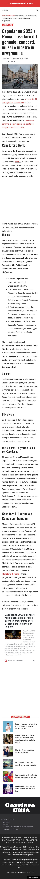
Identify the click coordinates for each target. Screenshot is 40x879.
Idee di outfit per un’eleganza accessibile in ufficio (24, 751)
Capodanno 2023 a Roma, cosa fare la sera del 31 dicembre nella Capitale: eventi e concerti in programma (18, 137)
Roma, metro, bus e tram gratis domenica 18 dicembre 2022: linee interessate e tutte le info (20, 227)
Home (4, 15)
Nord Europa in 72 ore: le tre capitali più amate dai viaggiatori (25, 763)
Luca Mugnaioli (9, 61)
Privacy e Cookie (7, 819)
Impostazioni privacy (33, 877)
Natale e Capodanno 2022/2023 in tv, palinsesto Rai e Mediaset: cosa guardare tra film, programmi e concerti (20, 605)
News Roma (11, 15)
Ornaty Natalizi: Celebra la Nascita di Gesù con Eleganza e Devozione (26, 776)
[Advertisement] (20, 201)
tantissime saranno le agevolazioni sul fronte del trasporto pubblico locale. (18, 124)
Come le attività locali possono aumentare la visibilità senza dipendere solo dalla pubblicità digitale (25, 739)
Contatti (6, 824)
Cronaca (7, 25)
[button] (37, 10)
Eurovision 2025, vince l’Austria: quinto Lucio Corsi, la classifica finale (25, 788)
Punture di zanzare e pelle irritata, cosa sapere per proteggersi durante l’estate (26, 726)
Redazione (6, 822)
